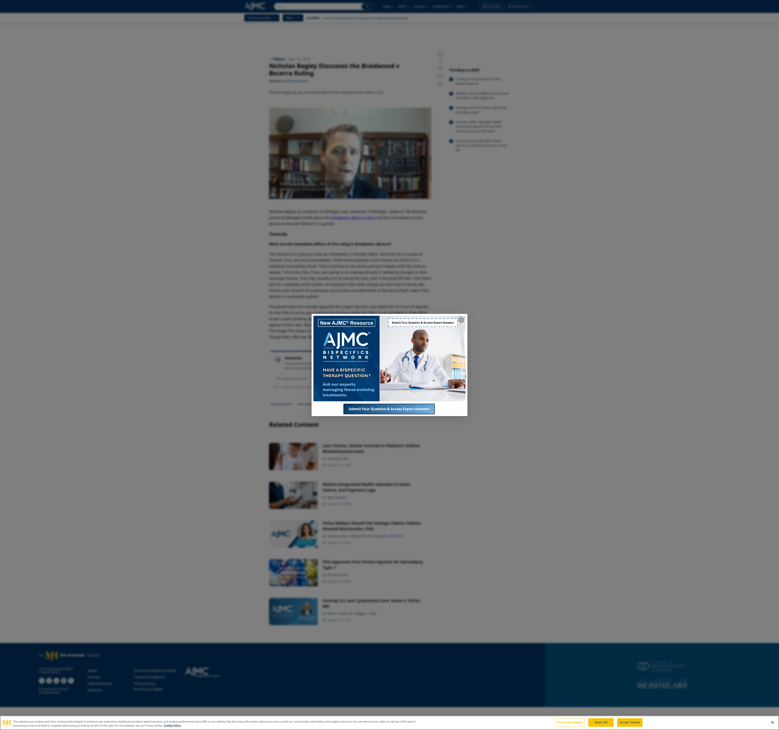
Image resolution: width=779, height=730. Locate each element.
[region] (389, 723)
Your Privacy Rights (570, 722)
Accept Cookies (630, 722)
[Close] (772, 722)
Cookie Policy (172, 725)
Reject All (601, 722)
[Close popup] (461, 320)
